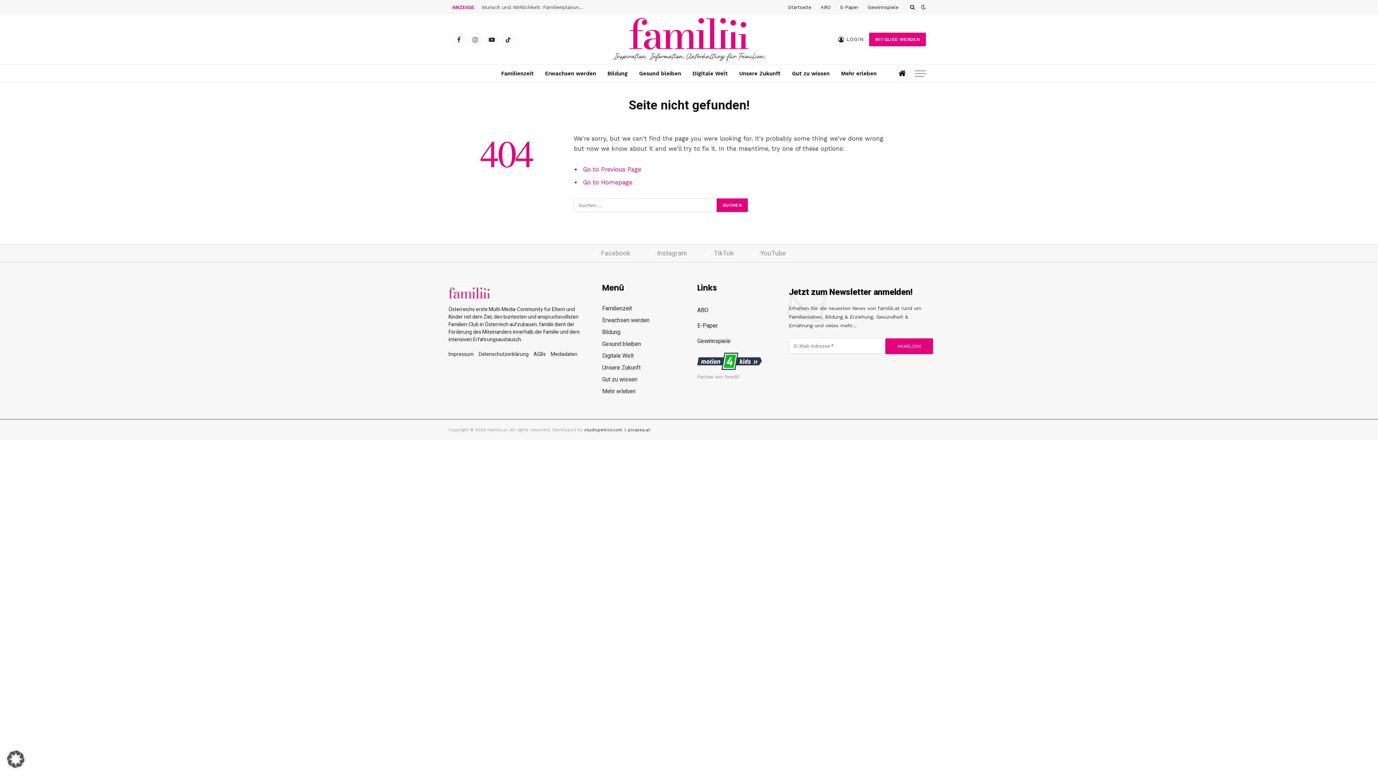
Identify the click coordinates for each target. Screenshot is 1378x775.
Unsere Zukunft (760, 73)
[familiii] (689, 39)
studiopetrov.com (603, 429)
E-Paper (849, 7)
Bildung (618, 73)
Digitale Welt (710, 73)
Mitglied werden (897, 39)
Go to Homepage (607, 182)
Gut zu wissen (811, 73)
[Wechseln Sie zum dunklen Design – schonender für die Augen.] (922, 7)
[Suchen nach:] (645, 205)
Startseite (799, 7)
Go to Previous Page (612, 169)
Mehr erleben (859, 73)
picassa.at (639, 429)
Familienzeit (517, 73)
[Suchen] (912, 7)
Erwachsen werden (570, 73)
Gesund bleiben (660, 73)
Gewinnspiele (883, 7)
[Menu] (920, 74)
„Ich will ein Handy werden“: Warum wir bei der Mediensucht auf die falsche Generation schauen (535, 7)
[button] (16, 759)
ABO (826, 7)
